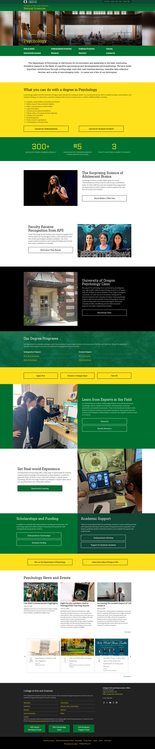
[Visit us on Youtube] (110, 703)
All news (127, 632)
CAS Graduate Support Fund (83, 728)
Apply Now (40, 376)
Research (55, 53)
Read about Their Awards (50, 250)
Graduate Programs (87, 48)
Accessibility (78, 740)
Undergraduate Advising (103, 538)
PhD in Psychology (85, 360)
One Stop (106, 1)
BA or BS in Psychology (31, 356)
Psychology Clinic (104, 313)
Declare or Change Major (78, 376)
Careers (95, 740)
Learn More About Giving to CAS (105, 562)
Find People (107, 740)
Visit (117, 1)
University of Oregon (71, 744)
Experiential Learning (32, 53)
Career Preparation (29, 713)
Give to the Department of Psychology (50, 562)
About (62, 713)
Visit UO (114, 376)
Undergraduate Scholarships (38, 535)
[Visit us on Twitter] (107, 703)
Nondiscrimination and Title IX (65, 740)
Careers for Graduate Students (101, 129)
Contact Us (110, 53)
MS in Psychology (85, 356)
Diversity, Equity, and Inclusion (69, 706)
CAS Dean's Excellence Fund (34, 728)
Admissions (27, 703)
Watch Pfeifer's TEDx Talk (104, 198)
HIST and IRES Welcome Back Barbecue (77, 656)
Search (125, 1)
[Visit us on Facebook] (104, 703)
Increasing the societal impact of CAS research (114, 604)
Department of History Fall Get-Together (43, 656)
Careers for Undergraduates (46, 129)
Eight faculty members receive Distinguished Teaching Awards (74, 604)
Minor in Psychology (30, 360)
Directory (82, 53)
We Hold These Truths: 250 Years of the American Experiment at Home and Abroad (111, 656)
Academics (27, 706)
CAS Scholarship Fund (59, 728)
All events (127, 676)
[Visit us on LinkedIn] (116, 703)
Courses (109, 48)
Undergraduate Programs (61, 48)
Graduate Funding (39, 543)
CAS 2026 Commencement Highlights (41, 603)
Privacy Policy (88, 740)
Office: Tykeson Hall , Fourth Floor (113, 694)
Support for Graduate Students (103, 545)
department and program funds (39, 721)
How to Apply (29, 48)
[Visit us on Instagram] (113, 703)
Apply (112, 1)
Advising (26, 717)
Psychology (35, 40)
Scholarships (64, 703)
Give (120, 1)
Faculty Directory (104, 428)
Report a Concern (49, 740)
